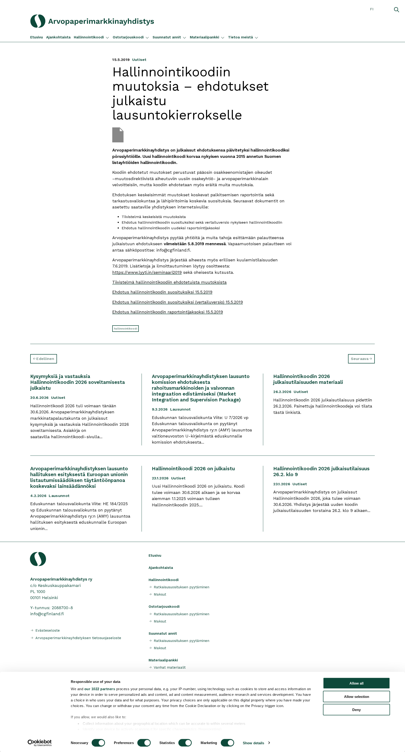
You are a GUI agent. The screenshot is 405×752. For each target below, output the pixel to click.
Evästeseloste (47, 630)
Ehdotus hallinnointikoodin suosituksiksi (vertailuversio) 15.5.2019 (177, 302)
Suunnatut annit (167, 37)
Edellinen (45, 358)
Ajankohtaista (58, 37)
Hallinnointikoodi (89, 37)
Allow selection (356, 696)
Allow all (356, 683)
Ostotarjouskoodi (128, 37)
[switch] (144, 742)
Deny (356, 710)
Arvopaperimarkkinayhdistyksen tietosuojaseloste (78, 638)
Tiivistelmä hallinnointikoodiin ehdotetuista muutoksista (169, 282)
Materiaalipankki (204, 37)
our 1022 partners (99, 689)
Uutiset (139, 59)
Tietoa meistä (240, 37)
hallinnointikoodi (125, 328)
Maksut (160, 594)
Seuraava (360, 358)
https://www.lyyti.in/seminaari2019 (147, 272)
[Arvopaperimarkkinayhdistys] (103, 21)
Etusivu (36, 37)
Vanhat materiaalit (170, 667)
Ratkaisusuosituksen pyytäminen (181, 587)
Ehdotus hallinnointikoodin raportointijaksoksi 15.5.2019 (167, 312)
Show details (253, 743)
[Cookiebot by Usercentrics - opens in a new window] (39, 742)
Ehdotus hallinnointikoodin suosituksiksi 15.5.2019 (162, 292)
